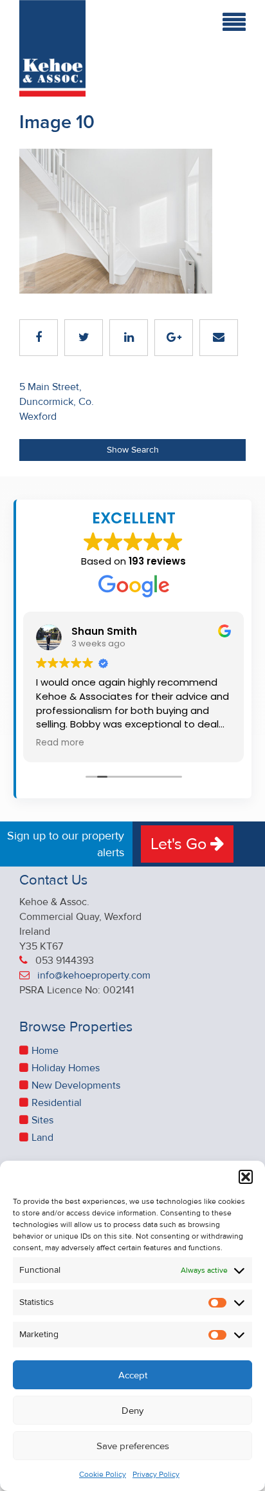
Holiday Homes (66, 1068)
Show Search (133, 449)
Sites (42, 1120)
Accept (132, 1375)
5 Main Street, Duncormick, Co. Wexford (56, 401)
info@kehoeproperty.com (94, 975)
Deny (132, 1410)
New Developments (76, 1085)
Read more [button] (60, 743)
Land (42, 1137)
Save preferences (132, 1446)
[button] (245, 1176)
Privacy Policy (155, 1474)
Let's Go (180, 844)
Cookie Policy (102, 1474)
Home (45, 1050)
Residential (57, 1102)
